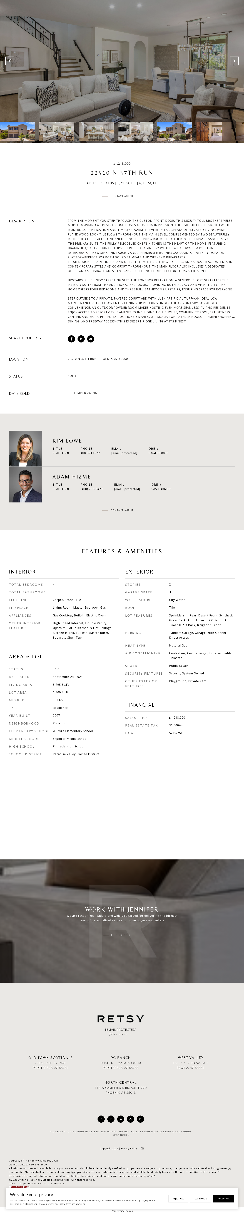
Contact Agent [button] (122, 196)
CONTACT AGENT (122, 510)
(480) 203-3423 (92, 489)
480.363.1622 (90, 453)
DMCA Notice (121, 1134)
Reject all (178, 1198)
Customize (201, 1198)
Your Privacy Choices (122, 1210)
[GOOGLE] (140, 1119)
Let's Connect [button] (122, 935)
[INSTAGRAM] (101, 1119)
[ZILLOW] (130, 1119)
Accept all (224, 1198)
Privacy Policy (129, 1148)
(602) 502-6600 (121, 1034)
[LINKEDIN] (120, 1119)
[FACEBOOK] (110, 1119)
